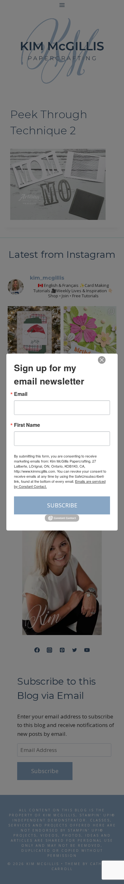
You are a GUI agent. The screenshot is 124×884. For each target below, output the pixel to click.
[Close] (102, 359)
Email (20, 394)
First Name (27, 424)
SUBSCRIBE (62, 505)
